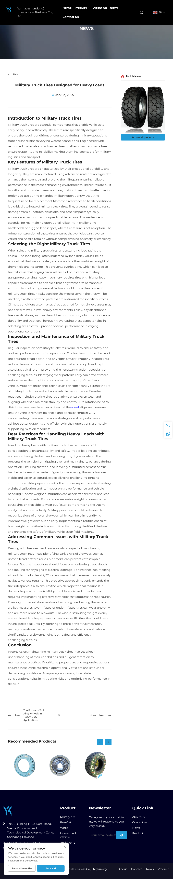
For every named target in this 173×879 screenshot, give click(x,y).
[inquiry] (168, 426)
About (123, 869)
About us (100, 7)
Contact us (139, 822)
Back (14, 74)
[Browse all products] (143, 109)
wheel (74, 407)
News (114, 7)
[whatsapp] (168, 434)
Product (81, 7)
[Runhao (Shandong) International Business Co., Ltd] (9, 12)
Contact (136, 869)
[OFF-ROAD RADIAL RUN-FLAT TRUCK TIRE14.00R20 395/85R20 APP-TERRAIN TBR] (95, 765)
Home (67, 7)
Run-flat (65, 822)
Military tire (67, 817)
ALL (60, 715)
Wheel (64, 827)
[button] (100, 742)
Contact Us (71, 17)
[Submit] (121, 835)
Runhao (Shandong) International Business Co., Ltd (35, 12)
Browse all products (143, 137)
